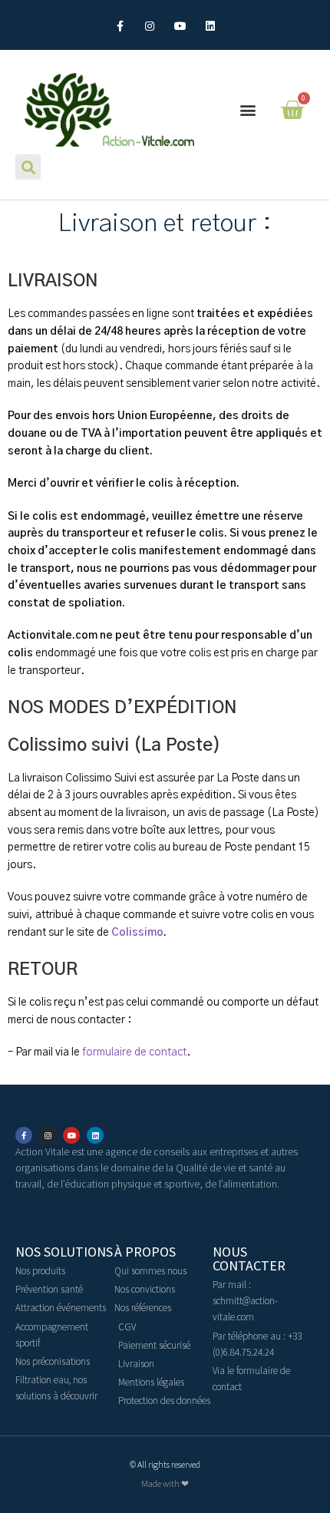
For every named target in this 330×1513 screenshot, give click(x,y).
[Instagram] (150, 26)
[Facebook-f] (120, 26)
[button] (248, 110)
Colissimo (137, 932)
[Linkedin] (210, 26)
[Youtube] (180, 26)
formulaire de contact (134, 1052)
